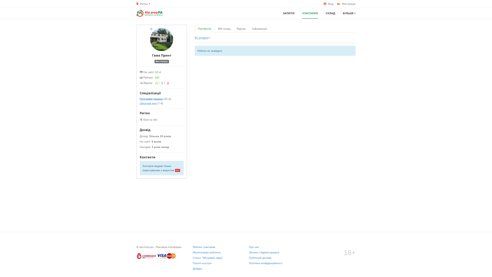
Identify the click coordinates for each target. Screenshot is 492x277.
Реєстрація (349, 3)
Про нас (254, 247)
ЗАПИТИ (289, 13)
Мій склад (224, 28)
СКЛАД (330, 13)
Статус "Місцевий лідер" (208, 257)
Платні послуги (202, 263)
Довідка (197, 268)
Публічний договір (260, 257)
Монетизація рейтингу (207, 252)
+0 (156, 82)
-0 (167, 82)
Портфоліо (204, 28)
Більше (348, 13)
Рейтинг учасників (204, 247)
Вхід (330, 3)
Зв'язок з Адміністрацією (264, 252)
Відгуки (241, 28)
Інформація (259, 28)
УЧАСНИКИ (310, 13)
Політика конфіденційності (265, 263)
